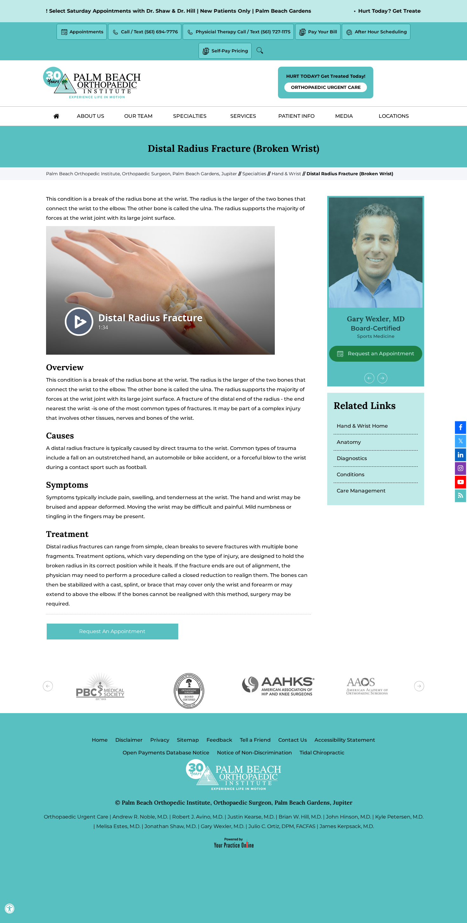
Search (261, 50)
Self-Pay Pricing (230, 51)
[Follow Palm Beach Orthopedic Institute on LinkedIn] (460, 454)
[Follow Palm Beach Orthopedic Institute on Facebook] (460, 427)
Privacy (159, 740)
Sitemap (188, 740)
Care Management (361, 491)
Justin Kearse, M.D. (250, 817)
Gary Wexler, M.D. (222, 826)
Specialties (254, 174)
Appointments (86, 32)
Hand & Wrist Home (362, 426)
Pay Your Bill (322, 32)
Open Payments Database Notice (166, 753)
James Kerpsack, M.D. (347, 826)
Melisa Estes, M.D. (118, 826)
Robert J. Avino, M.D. (197, 817)
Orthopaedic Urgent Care (76, 817)
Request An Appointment (112, 631)
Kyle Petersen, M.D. (399, 817)
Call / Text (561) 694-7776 (149, 32)
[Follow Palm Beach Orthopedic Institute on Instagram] (460, 468)
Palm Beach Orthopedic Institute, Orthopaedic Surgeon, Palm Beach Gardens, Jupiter (141, 174)
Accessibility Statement (345, 740)
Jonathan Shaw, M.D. (171, 826)
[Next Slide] (382, 378)
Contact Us (292, 740)
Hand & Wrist (286, 174)
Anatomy (349, 442)
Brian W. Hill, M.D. (300, 817)
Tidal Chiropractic (322, 753)
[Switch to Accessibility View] (9, 909)
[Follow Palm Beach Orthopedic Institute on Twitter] (460, 441)
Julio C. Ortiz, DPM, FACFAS (281, 826)
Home (100, 740)
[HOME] (56, 116)
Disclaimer (129, 740)
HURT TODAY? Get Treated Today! (325, 81)
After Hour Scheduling (381, 32)
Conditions (350, 475)
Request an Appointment (380, 354)
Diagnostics (352, 458)
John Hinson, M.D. (348, 817)
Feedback (219, 740)
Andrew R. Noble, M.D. (140, 817)
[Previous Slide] (369, 378)
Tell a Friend (255, 740)
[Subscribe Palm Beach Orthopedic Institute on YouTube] (460, 482)
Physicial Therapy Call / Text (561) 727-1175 (243, 32)
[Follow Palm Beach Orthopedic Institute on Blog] (460, 495)
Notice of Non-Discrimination (254, 753)
